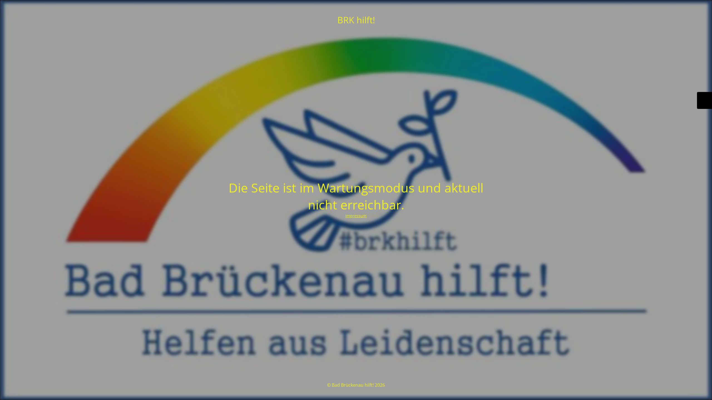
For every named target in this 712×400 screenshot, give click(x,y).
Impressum (356, 215)
